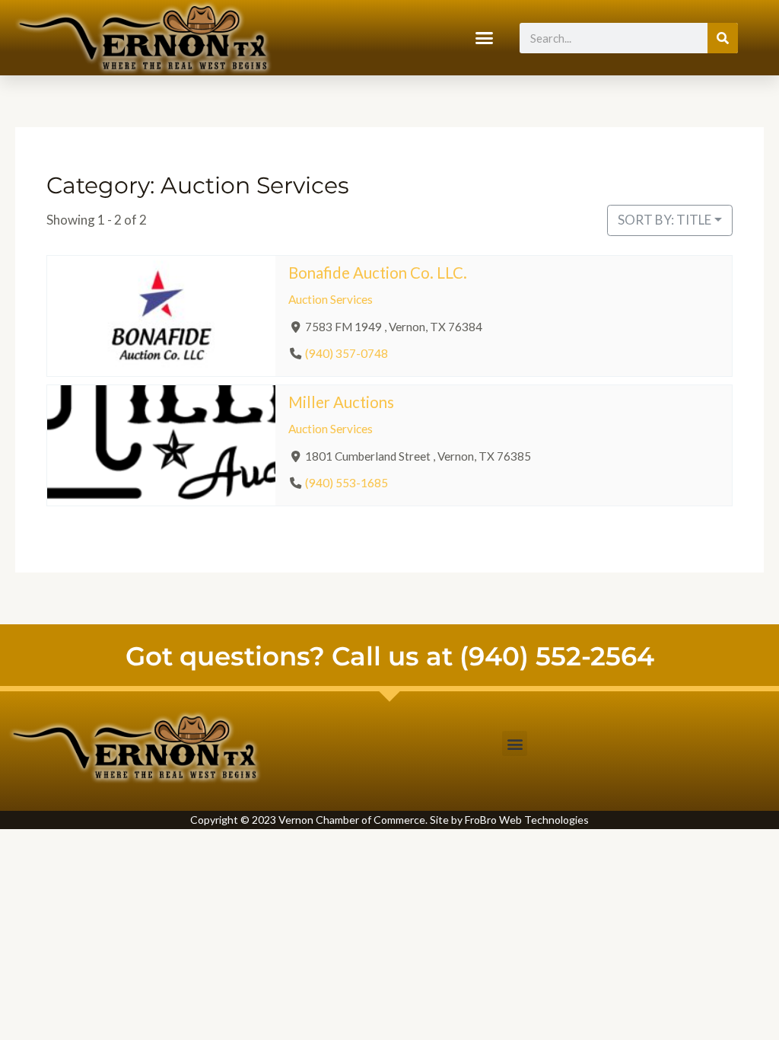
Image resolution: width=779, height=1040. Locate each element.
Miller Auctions (341, 402)
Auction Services (330, 299)
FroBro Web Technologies (527, 819)
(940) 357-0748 (346, 353)
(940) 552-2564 (556, 656)
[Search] (722, 38)
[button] (484, 38)
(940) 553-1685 (346, 483)
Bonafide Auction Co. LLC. (377, 272)
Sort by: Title (664, 220)
